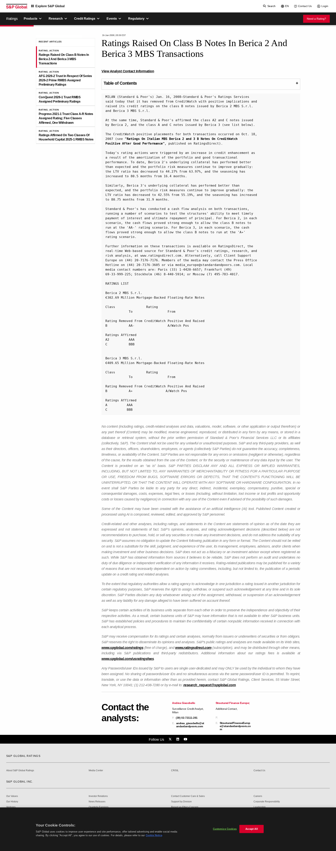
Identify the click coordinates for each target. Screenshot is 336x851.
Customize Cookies (225, 828)
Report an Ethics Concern (184, 807)
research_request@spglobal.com (209, 685)
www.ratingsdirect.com (193, 648)
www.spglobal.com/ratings (122, 648)
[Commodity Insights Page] (170, 739)
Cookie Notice (154, 835)
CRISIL (175, 770)
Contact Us (305, 6)
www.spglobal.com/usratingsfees (128, 659)
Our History (12, 801)
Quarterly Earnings (98, 807)
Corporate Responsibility (267, 801)
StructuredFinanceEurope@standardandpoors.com (235, 726)
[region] (168, 829)
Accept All (251, 828)
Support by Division (181, 801)
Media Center (96, 770)
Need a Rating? (316, 18)
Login (324, 6)
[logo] (16, 6)
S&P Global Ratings (23, 755)
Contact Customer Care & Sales (188, 796)
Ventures (11, 807)
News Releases (97, 801)
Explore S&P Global (50, 6)
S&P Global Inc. (19, 781)
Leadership (260, 807)
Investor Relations (98, 796)
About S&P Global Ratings (20, 770)
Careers (258, 796)
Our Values (12, 796)
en (287, 6)
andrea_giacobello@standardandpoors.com (190, 725)
